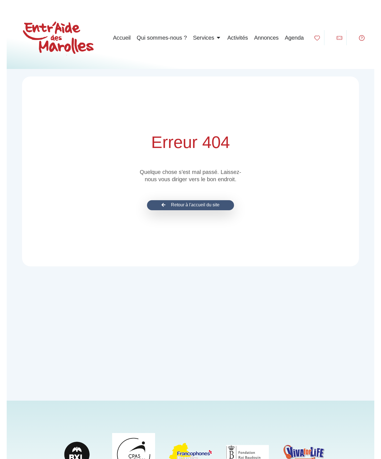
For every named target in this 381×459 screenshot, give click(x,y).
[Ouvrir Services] (218, 37)
